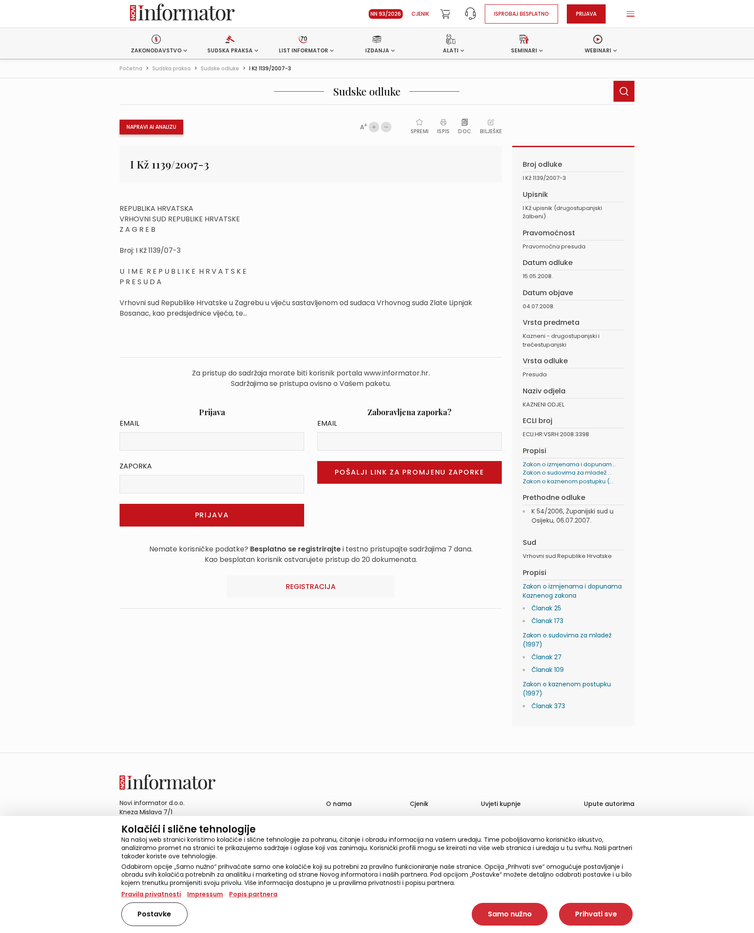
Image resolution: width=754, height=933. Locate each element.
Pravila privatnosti (151, 894)
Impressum (205, 894)
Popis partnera (253, 894)
